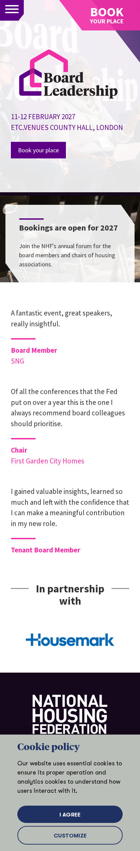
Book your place (38, 150)
